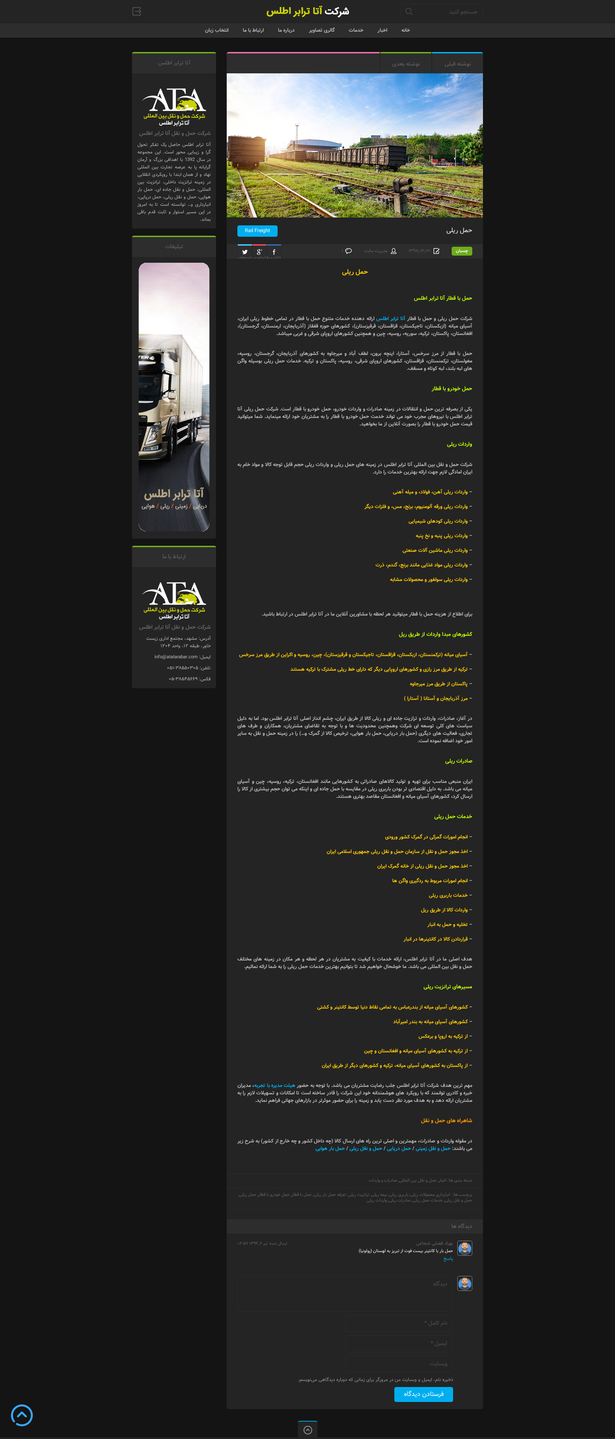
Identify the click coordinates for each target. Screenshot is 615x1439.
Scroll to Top (22, 1415)
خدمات (356, 30)
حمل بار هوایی (330, 1148)
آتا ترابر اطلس (390, 319)
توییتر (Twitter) (245, 252)
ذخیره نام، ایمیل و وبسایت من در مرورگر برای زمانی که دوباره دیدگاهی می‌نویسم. (375, 1379)
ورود (136, 11)
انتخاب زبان (216, 30)
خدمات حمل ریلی (427, 1200)
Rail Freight (257, 231)
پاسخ (448, 1258)
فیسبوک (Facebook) (274, 252)
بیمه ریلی (379, 1194)
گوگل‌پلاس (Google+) (259, 252)
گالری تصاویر (322, 30)
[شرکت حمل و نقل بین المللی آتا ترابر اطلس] (307, 11)
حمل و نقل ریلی (365, 1148)
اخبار (382, 30)
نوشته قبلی (458, 63)
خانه (405, 30)
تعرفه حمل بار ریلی (330, 1194)
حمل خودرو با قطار (274, 1194)
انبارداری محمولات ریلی (430, 1194)
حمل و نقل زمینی (433, 1148)
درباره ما (286, 30)
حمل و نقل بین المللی (418, 1180)
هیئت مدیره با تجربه (274, 1085)
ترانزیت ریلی (358, 1194)
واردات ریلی (377, 1200)
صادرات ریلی (400, 1200)
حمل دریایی (399, 1148)
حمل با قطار (301, 1194)
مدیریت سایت (376, 250)
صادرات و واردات (383, 1180)
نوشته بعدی (406, 63)
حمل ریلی (459, 230)
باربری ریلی (399, 1194)
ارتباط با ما (253, 30)
